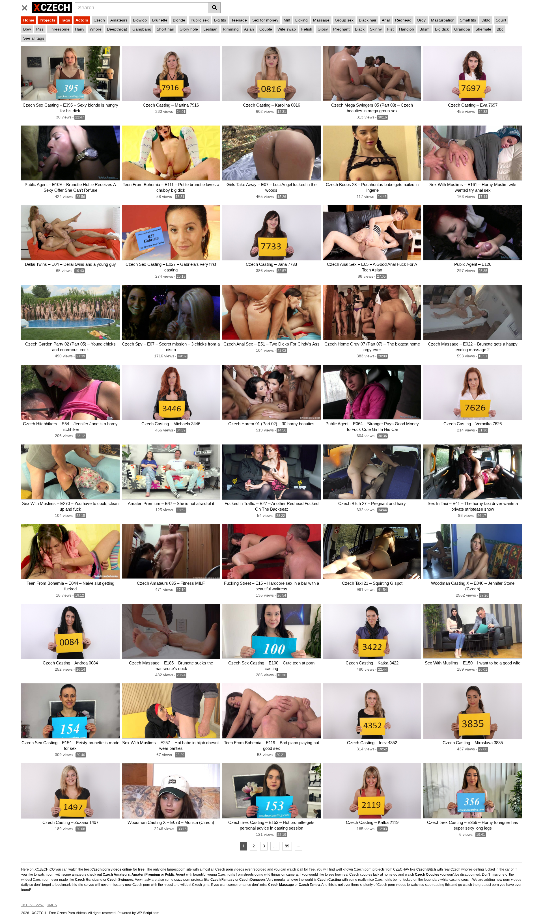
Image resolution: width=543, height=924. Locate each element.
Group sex (344, 20)
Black (360, 29)
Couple (265, 29)
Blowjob (140, 20)
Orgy (421, 20)
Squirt (501, 20)
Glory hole (189, 29)
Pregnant (341, 29)
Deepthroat (117, 29)
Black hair (367, 20)
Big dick (442, 29)
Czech (99, 20)
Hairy (79, 29)
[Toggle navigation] (26, 7)
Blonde (179, 20)
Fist (390, 29)
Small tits (468, 20)
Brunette (159, 20)
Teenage (239, 20)
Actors (82, 20)
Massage (321, 20)
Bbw (27, 29)
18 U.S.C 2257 (32, 905)
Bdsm (424, 29)
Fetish (306, 29)
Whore (96, 29)
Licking (301, 20)
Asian (249, 29)
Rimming (231, 29)
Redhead (403, 20)
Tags (65, 20)
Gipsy (323, 29)
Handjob (406, 29)
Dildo (485, 20)
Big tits (220, 20)
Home (28, 20)
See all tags (33, 38)
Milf (287, 20)
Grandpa (462, 29)
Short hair (165, 29)
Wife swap (286, 29)
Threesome (59, 29)
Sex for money (265, 20)
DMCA (52, 905)
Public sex (200, 20)
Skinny (376, 29)
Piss (40, 29)
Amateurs (119, 20)
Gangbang (141, 29)
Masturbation (442, 20)
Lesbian (210, 29)
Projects (47, 20)
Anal (386, 20)
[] (214, 7)
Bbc (500, 29)
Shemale (483, 29)
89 (287, 846)
